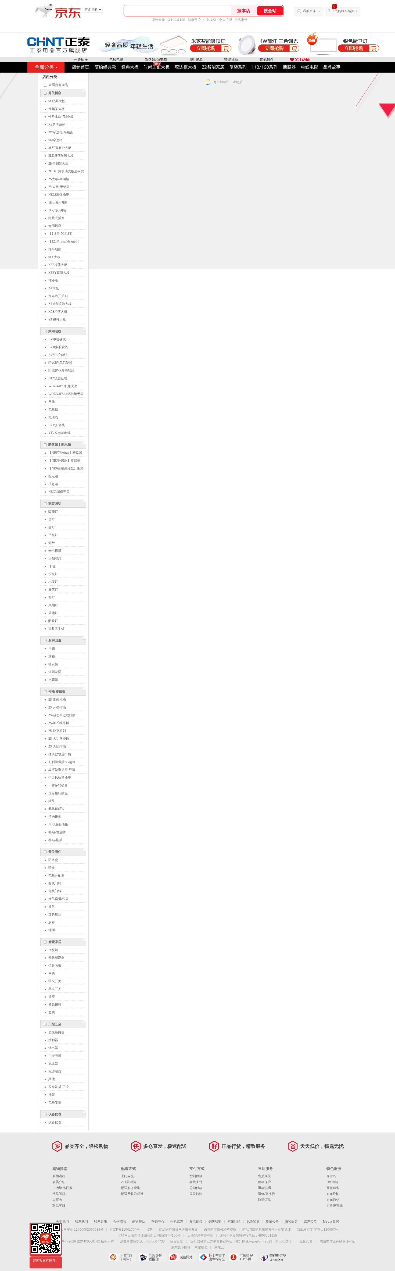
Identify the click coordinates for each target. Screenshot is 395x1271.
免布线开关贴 (58, 296)
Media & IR (331, 1221)
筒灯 (51, 519)
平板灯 (53, 535)
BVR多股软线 (58, 347)
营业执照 (305, 1241)
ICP (149, 1229)
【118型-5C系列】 (61, 234)
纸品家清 (241, 20)
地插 (51, 930)
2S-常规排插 (57, 700)
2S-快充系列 (57, 731)
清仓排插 (54, 816)
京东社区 (234, 1221)
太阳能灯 (54, 558)
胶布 (51, 922)
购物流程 (58, 1176)
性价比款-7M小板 (60, 117)
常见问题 (58, 1194)
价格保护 (264, 1182)
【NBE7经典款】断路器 (65, 453)
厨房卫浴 (54, 640)
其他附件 (267, 60)
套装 (51, 1012)
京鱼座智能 (334, 1206)
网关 (51, 973)
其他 (51, 1079)
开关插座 (81, 60)
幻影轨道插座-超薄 (61, 762)
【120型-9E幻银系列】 (64, 241)
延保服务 (332, 1188)
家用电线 (54, 331)
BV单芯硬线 (57, 339)
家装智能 (158, 20)
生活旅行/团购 (62, 1188)
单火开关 (54, 989)
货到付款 (195, 1176)
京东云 (219, 1247)
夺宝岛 (331, 1176)
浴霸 (51, 648)
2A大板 (53, 288)
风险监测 (253, 1221)
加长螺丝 (54, 914)
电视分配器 (56, 875)
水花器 (53, 680)
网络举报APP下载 (243, 1257)
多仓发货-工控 (58, 1087)
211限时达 (128, 1182)
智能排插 (231, 60)
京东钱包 (201, 1247)
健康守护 (194, 20)
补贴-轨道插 (57, 832)
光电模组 (54, 551)
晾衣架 (53, 664)
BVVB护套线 (57, 355)
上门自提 (127, 1176)
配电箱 (53, 476)
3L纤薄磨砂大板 (59, 148)
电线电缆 (116, 60)
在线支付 (195, 1182)
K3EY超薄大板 (59, 273)
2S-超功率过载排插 (62, 715)
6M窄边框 (55, 140)
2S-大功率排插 (58, 738)
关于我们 (62, 1221)
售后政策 (264, 1176)
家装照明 (54, 503)
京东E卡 (332, 1194)
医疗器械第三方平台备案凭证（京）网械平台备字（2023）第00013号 (241, 1241)
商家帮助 (138, 1221)
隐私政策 (291, 1221)
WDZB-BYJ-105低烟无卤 (66, 394)
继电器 (53, 1048)
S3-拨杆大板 (57, 319)
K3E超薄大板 (57, 265)
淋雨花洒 (54, 672)
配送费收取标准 (132, 1194)
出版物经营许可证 (200, 1235)
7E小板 (53, 280)
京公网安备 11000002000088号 (80, 1229)
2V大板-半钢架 (59, 187)
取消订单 (264, 1200)
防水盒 (53, 860)
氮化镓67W (56, 809)
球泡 (51, 566)
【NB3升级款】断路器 (64, 460)
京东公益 (310, 1221)
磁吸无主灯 (56, 629)
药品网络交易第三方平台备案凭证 (266, 1229)
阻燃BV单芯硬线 (60, 363)
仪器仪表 (54, 1114)
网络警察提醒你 (152, 1257)
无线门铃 (54, 891)
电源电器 (54, 1071)
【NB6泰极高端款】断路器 (66, 469)
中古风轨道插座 (59, 777)
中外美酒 (209, 20)
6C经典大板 (56, 101)
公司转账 (195, 1194)
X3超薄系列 (56, 124)
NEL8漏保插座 (58, 195)
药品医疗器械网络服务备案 (178, 1229)
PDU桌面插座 (58, 824)
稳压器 (53, 1063)
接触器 (53, 1040)
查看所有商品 (58, 85)
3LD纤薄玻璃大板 (61, 156)
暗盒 (51, 868)
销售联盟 (215, 1221)
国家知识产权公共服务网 (273, 1257)
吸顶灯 (53, 512)
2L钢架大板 (56, 109)
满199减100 (176, 20)
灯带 (51, 543)
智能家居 (54, 942)
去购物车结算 (344, 11)
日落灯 (53, 590)
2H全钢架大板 (58, 163)
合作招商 (119, 1221)
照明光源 (196, 60)
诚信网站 (182, 1257)
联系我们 (81, 1221)
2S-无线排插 (57, 746)
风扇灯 (53, 605)
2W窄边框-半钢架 (60, 132)
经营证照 (176, 1241)
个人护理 (225, 20)
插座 (51, 997)
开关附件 (54, 852)
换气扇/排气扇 (58, 899)
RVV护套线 (56, 425)
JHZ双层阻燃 (57, 378)
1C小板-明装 (57, 210)
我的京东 (309, 11)
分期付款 (195, 1188)
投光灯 (53, 574)
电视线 (53, 409)
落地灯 (53, 613)
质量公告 (272, 1221)
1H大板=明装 (57, 202)
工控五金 (54, 1024)
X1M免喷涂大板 (59, 304)
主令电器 (54, 1056)
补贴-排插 (55, 840)
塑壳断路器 (56, 1032)
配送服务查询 (130, 1188)
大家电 (57, 1200)
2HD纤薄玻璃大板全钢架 (66, 171)
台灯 (51, 597)
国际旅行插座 (58, 793)
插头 (51, 801)
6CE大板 (54, 257)
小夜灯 (53, 582)
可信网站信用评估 (122, 1257)
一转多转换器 (58, 785)
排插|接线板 (56, 691)
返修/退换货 (266, 1194)
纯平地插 (54, 249)
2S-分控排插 (57, 707)
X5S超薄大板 (57, 312)
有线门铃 (54, 883)
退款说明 (264, 1188)
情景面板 (54, 965)
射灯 (51, 527)
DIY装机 (332, 1182)
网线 (51, 402)
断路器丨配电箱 (59, 445)
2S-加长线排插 (58, 723)
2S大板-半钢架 (58, 179)
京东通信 (332, 1200)
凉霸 (51, 656)
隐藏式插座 (56, 218)
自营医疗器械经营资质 (220, 1229)
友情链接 (195, 1221)
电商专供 (54, 1102)
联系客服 (58, 1206)
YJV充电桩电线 (59, 433)
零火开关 (54, 981)
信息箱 (53, 484)
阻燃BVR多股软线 (61, 370)
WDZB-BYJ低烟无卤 (63, 386)
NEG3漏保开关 (59, 492)
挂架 (51, 1094)
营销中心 (157, 1221)
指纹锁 (53, 950)
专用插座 (54, 226)
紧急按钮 (54, 1004)
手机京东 (176, 1221)
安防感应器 (56, 958)
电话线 (53, 417)
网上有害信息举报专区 (213, 1257)
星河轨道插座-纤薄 (61, 770)
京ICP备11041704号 (125, 1229)
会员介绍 (58, 1182)
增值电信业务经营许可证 (337, 1241)
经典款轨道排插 (59, 754)
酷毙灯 (53, 621)
